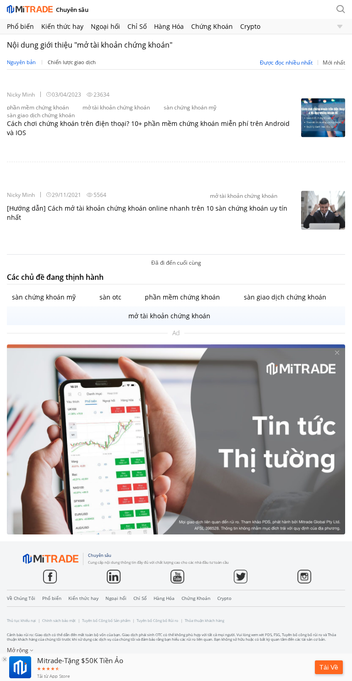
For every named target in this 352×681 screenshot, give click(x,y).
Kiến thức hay (62, 26)
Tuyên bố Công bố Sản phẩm (106, 620)
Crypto (250, 26)
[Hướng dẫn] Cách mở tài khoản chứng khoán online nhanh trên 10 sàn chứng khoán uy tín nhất (147, 213)
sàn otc (110, 297)
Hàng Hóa (169, 26)
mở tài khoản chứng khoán (169, 315)
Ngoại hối (105, 26)
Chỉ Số (137, 26)
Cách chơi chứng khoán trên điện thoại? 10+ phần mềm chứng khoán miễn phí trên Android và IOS (148, 128)
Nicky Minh (21, 95)
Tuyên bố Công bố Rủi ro (157, 620)
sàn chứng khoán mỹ (44, 297)
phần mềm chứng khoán (182, 297)
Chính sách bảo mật (59, 620)
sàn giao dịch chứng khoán (285, 297)
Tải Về (328, 667)
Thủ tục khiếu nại (21, 620)
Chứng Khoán (212, 26)
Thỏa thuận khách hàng (204, 620)
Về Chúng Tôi (21, 598)
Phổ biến (20, 26)
